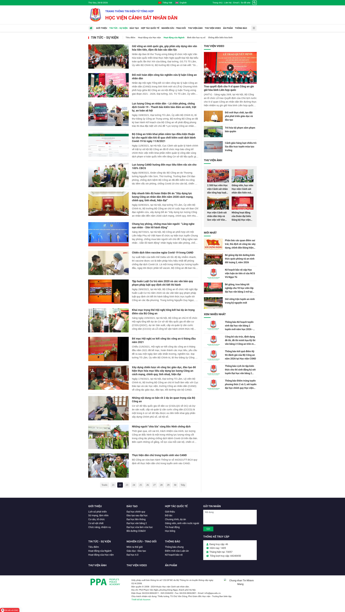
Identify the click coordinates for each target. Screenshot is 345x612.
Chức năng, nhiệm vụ (99, 527)
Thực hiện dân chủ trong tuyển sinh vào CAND (159, 455)
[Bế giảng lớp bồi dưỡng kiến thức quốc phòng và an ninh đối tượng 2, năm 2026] (213, 259)
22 (120, 485)
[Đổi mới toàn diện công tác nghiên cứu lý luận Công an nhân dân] (108, 85)
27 (154, 485)
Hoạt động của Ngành (174, 37)
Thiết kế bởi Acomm (140, 599)
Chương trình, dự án (175, 519)
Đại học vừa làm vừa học (140, 527)
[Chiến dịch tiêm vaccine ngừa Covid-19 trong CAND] (108, 263)
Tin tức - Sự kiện (104, 37)
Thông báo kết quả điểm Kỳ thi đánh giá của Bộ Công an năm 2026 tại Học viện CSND (240, 355)
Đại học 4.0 (132, 554)
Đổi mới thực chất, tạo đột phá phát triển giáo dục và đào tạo (239, 116)
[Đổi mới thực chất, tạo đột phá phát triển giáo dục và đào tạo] (213, 116)
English (183, 2)
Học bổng (170, 530)
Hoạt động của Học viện (149, 37)
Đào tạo (132, 506)
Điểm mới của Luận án (177, 550)
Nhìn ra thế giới (135, 546)
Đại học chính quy (136, 511)
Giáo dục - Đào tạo (136, 550)
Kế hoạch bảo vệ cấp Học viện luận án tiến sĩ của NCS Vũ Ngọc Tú (240, 273)
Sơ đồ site (245, 2)
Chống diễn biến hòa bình (220, 37)
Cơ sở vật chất (96, 523)
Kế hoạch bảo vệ (174, 554)
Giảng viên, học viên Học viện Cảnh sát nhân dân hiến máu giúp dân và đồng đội (242, 192)
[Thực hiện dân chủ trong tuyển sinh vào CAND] (108, 465)
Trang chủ (217, 2)
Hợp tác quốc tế (176, 506)
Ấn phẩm (171, 565)
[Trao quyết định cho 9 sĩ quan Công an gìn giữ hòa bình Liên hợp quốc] (230, 68)
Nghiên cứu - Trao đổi (142, 541)
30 (175, 485)
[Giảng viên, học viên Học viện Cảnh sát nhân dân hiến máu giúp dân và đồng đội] (242, 175)
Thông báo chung (174, 546)
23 (127, 485)
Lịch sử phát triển (97, 511)
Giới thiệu (95, 506)
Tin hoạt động (172, 527)
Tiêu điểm (130, 37)
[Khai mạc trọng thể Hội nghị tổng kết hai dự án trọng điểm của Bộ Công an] (108, 320)
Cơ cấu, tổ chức (96, 519)
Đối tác (168, 515)
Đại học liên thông (136, 519)
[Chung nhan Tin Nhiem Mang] (240, 584)
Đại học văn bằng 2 (137, 523)
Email (236, 2)
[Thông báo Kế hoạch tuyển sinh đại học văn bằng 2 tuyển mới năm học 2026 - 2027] (213, 325)
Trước (105, 485)
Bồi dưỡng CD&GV (136, 530)
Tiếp (183, 485)
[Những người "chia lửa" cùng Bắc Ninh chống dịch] (108, 437)
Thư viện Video (214, 46)
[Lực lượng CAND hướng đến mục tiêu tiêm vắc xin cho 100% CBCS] (108, 175)
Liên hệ (227, 2)
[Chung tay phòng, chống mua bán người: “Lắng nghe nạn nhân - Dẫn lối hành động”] (108, 234)
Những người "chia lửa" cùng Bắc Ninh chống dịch (161, 426)
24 (134, 485)
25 (140, 485)
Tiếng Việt (167, 2)
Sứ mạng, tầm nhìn (98, 515)
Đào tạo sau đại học (137, 515)
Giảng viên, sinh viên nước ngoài (182, 523)
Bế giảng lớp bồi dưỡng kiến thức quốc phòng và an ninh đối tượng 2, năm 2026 (240, 259)
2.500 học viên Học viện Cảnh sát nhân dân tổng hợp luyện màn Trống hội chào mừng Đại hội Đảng (217, 192)
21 (113, 485)
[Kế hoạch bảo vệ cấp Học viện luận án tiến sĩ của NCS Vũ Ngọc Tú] (213, 273)
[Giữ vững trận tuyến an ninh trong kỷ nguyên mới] (213, 303)
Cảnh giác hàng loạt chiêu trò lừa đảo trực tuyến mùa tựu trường (240, 146)
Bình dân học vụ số (196, 37)
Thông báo (172, 541)
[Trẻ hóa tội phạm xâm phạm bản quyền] (213, 131)
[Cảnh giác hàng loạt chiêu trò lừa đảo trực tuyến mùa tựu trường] (213, 146)
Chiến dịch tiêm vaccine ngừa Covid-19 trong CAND (162, 252)
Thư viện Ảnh (213, 160)
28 (161, 485)
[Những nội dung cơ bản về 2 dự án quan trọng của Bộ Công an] (108, 408)
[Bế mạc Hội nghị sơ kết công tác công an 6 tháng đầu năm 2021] (108, 349)
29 (168, 485)
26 (147, 485)
